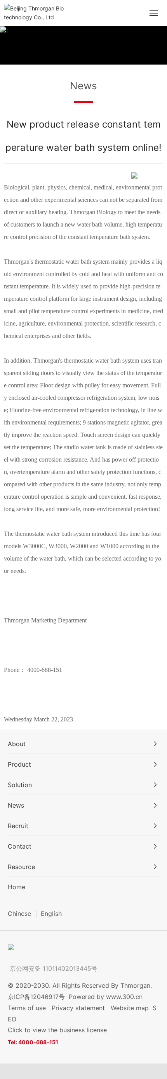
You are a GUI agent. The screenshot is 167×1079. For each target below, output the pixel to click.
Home (16, 887)
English (51, 913)
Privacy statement (78, 1008)
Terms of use (27, 1008)
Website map (130, 1008)
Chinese (19, 913)
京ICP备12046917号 (36, 997)
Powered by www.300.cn (106, 997)
